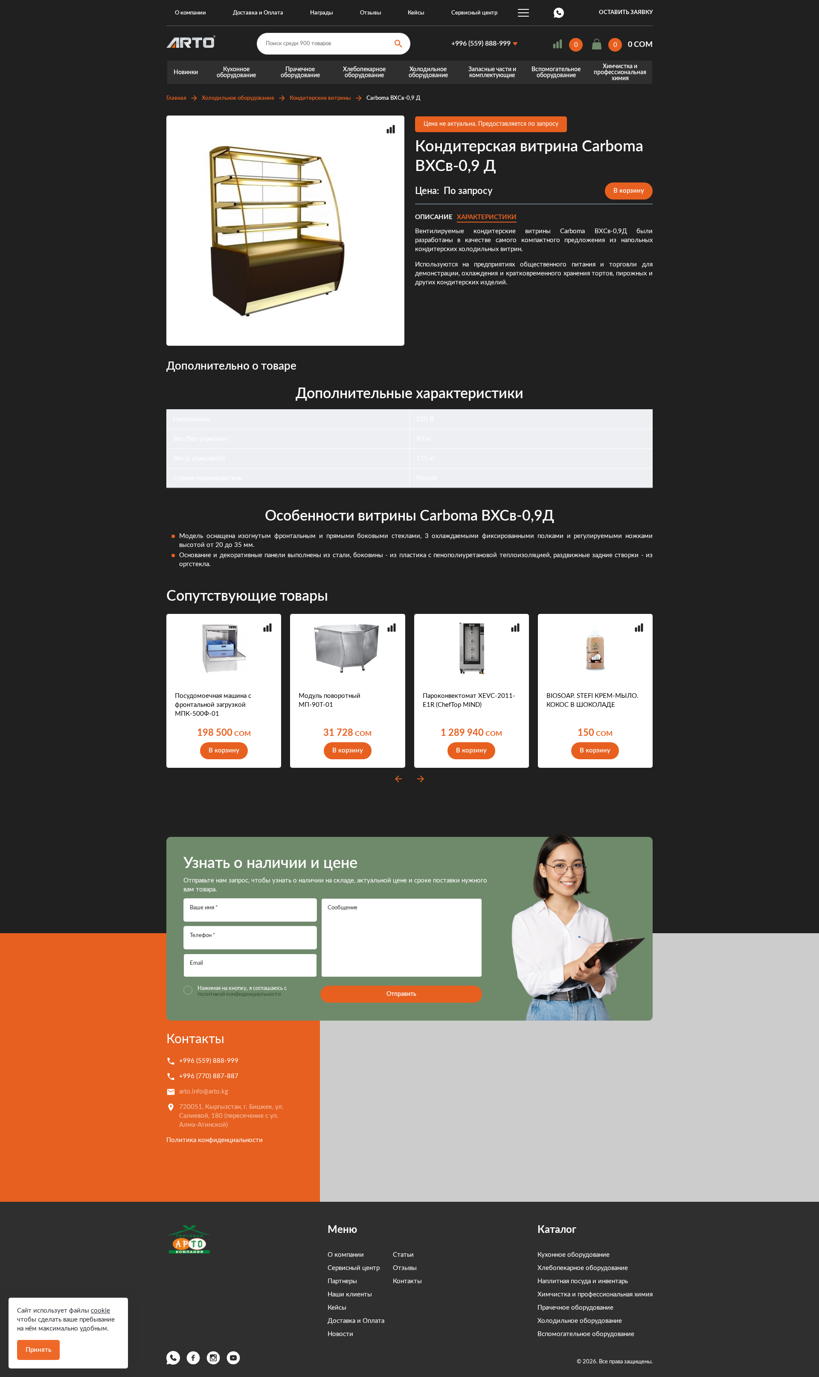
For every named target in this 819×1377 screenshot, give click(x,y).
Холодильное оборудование (428, 72)
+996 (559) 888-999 (481, 43)
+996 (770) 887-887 (208, 1076)
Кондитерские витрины (320, 98)
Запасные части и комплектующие (492, 72)
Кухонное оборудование (236, 72)
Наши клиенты (350, 1294)
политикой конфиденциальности (239, 994)
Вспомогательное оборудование (556, 72)
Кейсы (416, 13)
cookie (100, 1311)
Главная (176, 98)
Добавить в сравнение (391, 129)
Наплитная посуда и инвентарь (582, 1281)
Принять (38, 1350)
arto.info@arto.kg (203, 1091)
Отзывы (370, 13)
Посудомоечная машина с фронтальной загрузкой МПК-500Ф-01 (213, 705)
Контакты (195, 1039)
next (420, 779)
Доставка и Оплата (258, 13)
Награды (321, 13)
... (523, 12)
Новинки (186, 72)
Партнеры (342, 1281)
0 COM (640, 45)
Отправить (401, 994)
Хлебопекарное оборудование (364, 72)
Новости (340, 1334)
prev (398, 779)
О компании (190, 13)
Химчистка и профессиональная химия (620, 72)
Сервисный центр (474, 13)
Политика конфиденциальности (214, 1140)
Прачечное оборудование (300, 72)
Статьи (403, 1255)
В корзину (628, 191)
